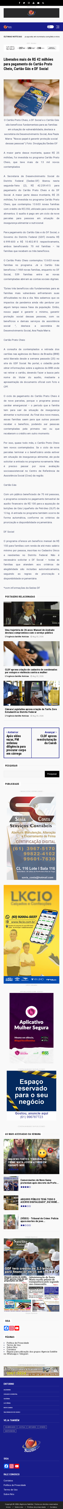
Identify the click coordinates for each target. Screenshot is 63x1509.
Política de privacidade (36, 1507)
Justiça (22, 1427)
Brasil (53, 37)
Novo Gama (8, 1407)
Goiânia (7, 1399)
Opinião (42, 1427)
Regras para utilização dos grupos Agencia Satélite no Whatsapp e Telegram (30, 1352)
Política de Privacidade (18, 1343)
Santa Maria (10, 1431)
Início (8, 1507)
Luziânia (7, 1403)
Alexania (7, 1390)
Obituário (32, 1427)
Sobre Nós (12, 1347)
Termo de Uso (14, 1345)
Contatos (11, 1349)
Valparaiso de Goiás (12, 1412)
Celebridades (10, 1427)
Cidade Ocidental (10, 1394)
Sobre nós (19, 1507)
